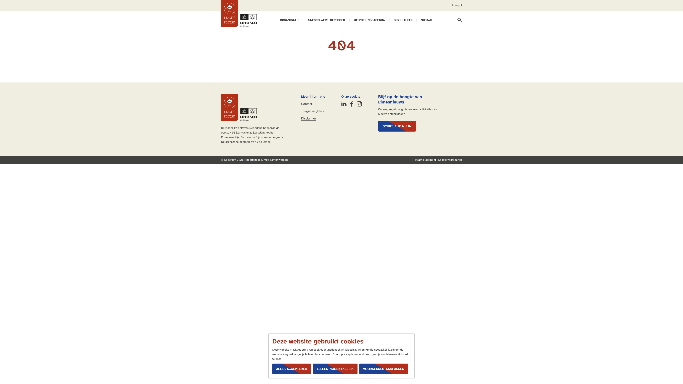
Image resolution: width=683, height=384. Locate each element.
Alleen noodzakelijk (335, 369)
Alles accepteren (291, 369)
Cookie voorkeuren (450, 160)
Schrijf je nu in (397, 126)
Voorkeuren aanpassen (383, 369)
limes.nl (457, 5)
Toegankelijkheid (313, 111)
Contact (306, 104)
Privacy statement (425, 160)
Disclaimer (308, 118)
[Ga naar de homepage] (239, 13)
